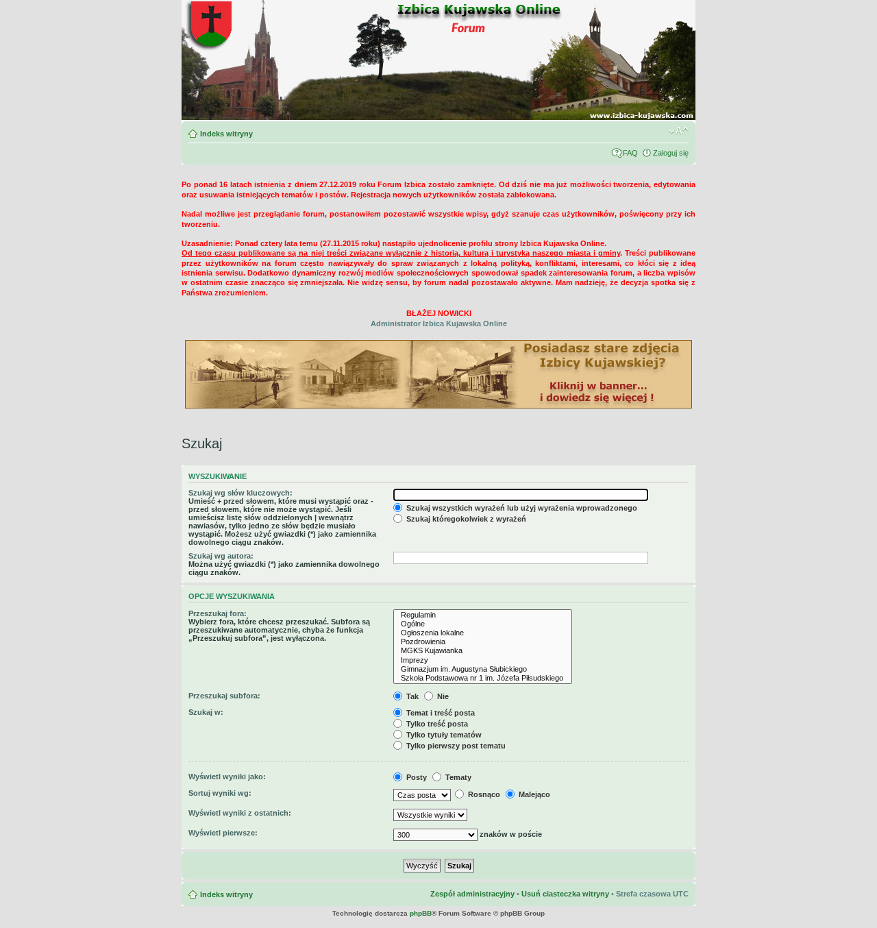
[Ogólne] (483, 624)
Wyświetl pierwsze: (223, 833)
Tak (411, 696)
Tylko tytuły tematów (443, 735)
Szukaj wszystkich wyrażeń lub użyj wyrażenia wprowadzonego (520, 508)
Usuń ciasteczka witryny (565, 894)
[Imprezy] (483, 660)
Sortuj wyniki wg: (219, 793)
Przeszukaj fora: (217, 613)
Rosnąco (483, 794)
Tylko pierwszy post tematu (455, 746)
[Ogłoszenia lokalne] (483, 632)
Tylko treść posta (436, 724)
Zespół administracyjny (472, 894)
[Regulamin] (483, 615)
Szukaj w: (205, 712)
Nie (442, 696)
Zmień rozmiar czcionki (679, 131)
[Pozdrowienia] (483, 641)
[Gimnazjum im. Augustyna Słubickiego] (483, 669)
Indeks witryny (226, 134)
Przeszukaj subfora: (224, 696)
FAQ (630, 153)
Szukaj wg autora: (221, 556)
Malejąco (533, 794)
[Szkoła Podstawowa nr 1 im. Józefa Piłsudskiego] (483, 678)
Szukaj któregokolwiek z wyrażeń (465, 519)
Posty (415, 777)
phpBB (421, 913)
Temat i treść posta (439, 713)
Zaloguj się (671, 153)
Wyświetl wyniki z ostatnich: (239, 813)
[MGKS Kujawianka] (483, 650)
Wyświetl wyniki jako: (227, 776)
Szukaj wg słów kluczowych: (240, 493)
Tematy (457, 777)
